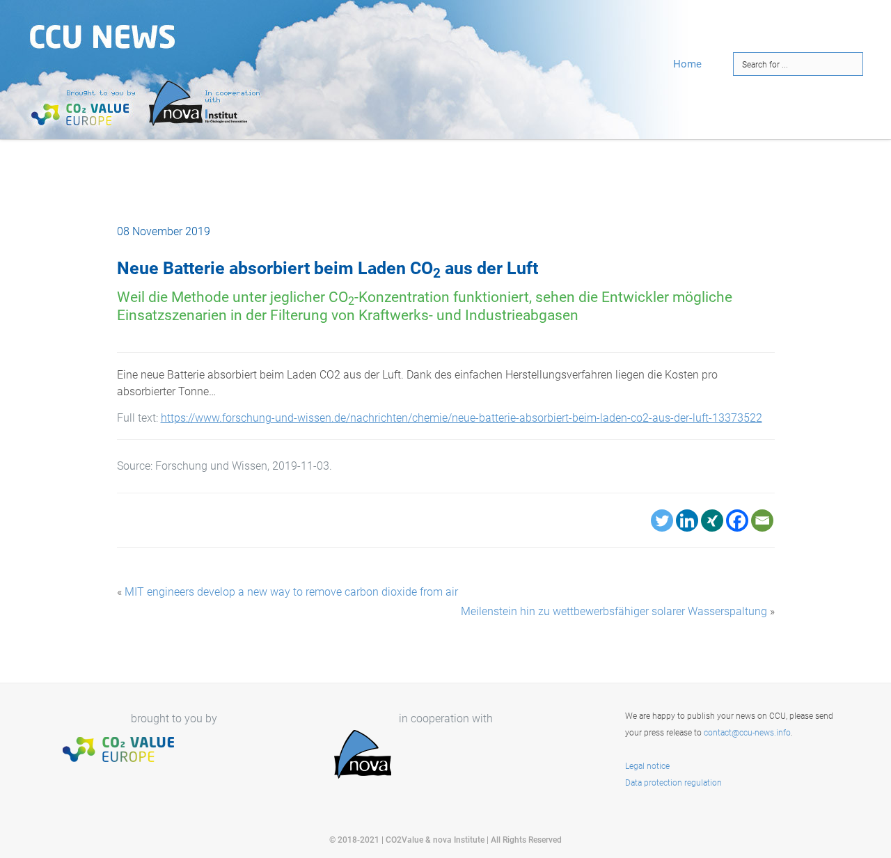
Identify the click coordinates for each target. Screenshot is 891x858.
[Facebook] (737, 520)
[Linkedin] (687, 520)
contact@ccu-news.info (747, 733)
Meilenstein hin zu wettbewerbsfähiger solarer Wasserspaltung (614, 611)
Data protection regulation (673, 783)
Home (687, 64)
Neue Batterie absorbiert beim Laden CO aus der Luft (327, 268)
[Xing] (712, 520)
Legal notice (647, 766)
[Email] (762, 520)
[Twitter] (662, 520)
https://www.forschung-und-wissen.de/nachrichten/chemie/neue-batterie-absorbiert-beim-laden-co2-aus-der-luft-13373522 (461, 417)
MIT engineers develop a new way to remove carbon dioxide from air (291, 591)
